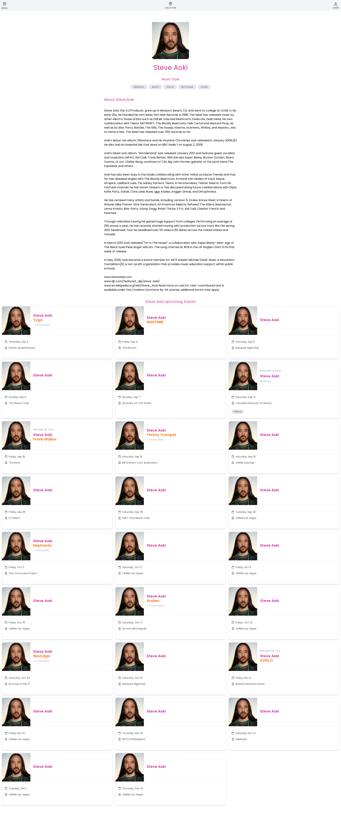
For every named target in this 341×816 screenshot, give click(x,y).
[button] (57, 332)
